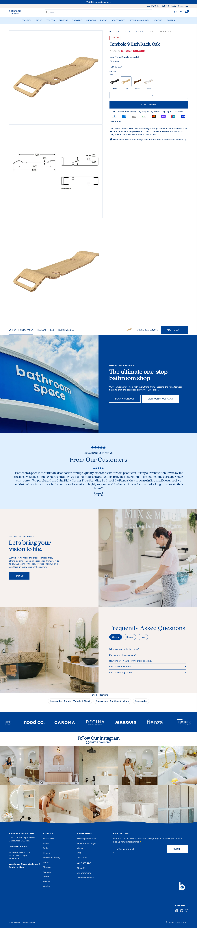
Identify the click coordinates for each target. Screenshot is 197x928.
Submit (177, 848)
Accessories (118, 20)
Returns (129, 637)
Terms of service (28, 922)
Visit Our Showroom (160, 398)
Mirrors (63, 20)
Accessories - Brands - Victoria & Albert (133, 32)
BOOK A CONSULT (125, 398)
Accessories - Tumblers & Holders (112, 701)
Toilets (50, 20)
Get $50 (165, 6)
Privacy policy (14, 922)
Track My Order (152, 6)
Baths (39, 20)
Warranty (81, 848)
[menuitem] (27, 20)
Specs (116, 61)
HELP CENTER (84, 833)
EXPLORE (48, 833)
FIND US (19, 575)
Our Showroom (84, 872)
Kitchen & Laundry (139, 20)
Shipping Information (86, 838)
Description (115, 121)
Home (111, 32)
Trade (173, 6)
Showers (91, 20)
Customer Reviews (85, 877)
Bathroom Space (179, 922)
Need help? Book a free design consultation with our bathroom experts (148, 139)
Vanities (26, 20)
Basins (103, 20)
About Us (81, 868)
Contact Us (183, 6)
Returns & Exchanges (86, 843)
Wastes (171, 20)
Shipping (115, 637)
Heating (158, 20)
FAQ (79, 853)
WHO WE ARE (84, 863)
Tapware (77, 20)
